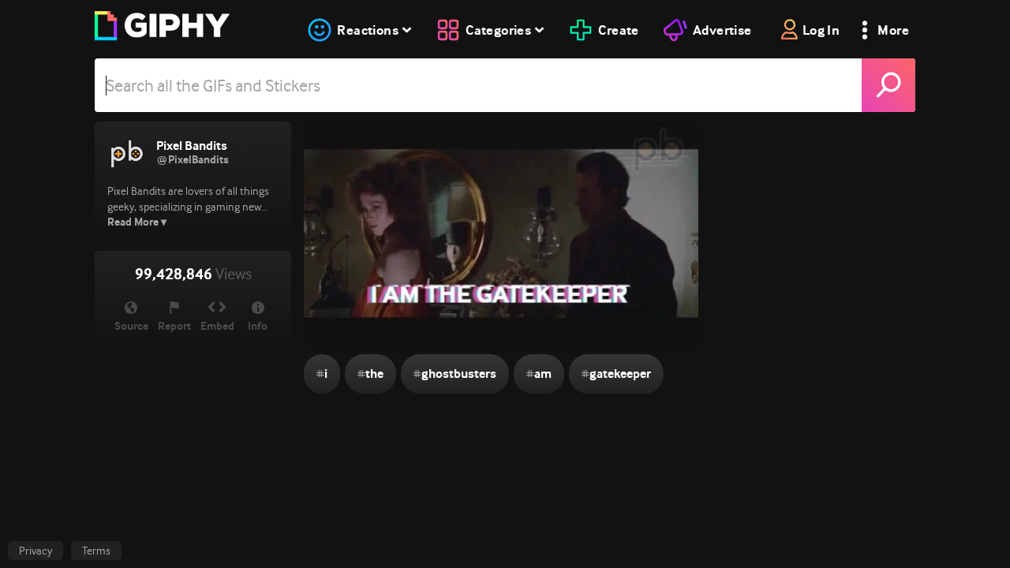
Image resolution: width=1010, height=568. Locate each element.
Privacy (35, 550)
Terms (96, 550)
